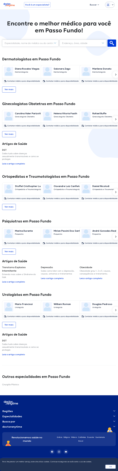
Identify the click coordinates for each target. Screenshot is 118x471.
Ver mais (9, 89)
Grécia (59, 437)
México (74, 437)
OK (110, 467)
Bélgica (67, 437)
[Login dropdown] (110, 5)
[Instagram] (59, 451)
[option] (20, 74)
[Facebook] (52, 451)
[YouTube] (66, 451)
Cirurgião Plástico (10, 384)
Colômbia (82, 437)
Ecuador (90, 437)
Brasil (80, 441)
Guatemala (100, 437)
